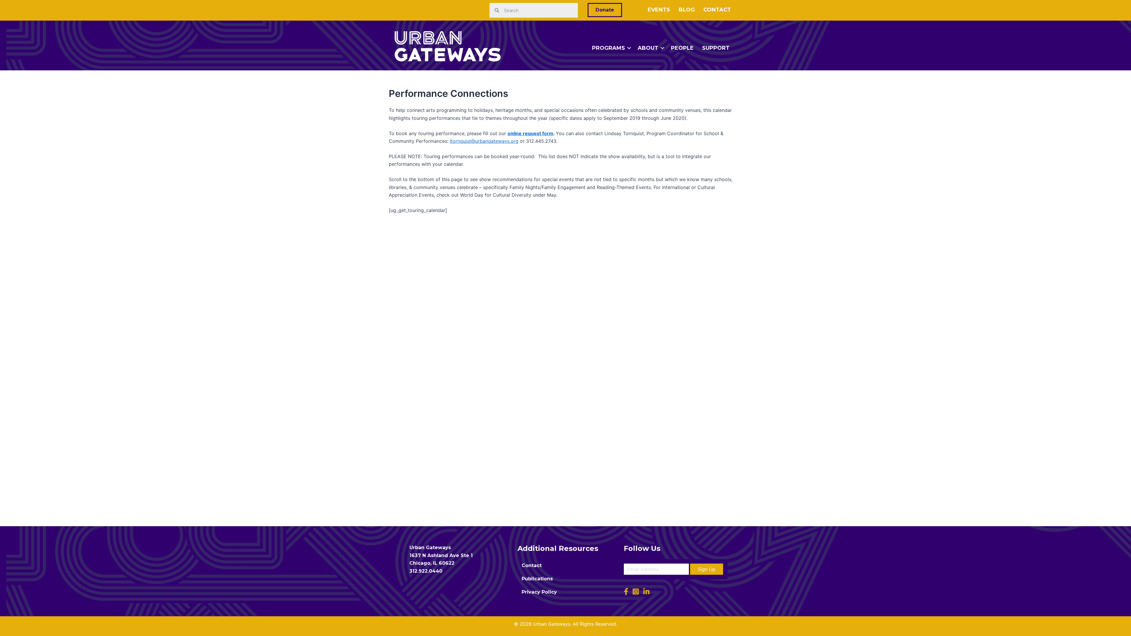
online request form (530, 133)
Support (716, 48)
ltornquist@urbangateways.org (484, 141)
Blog (687, 9)
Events (659, 9)
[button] (706, 569)
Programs (608, 48)
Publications (537, 579)
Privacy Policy (539, 592)
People (682, 48)
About (648, 48)
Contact (717, 9)
